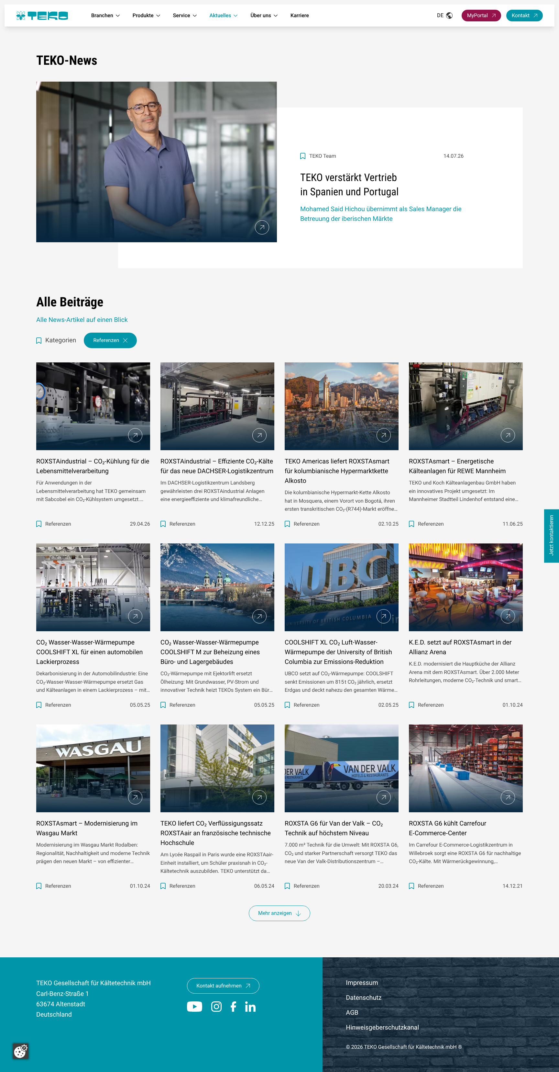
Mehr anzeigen (275, 913)
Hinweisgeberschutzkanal (382, 1027)
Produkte (143, 15)
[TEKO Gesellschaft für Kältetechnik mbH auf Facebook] (233, 1006)
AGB (352, 1012)
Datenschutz (363, 997)
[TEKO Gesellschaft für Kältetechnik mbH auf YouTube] (194, 1006)
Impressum (362, 982)
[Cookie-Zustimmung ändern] (20, 1051)
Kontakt (521, 15)
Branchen (102, 15)
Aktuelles (220, 15)
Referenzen (106, 340)
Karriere (299, 15)
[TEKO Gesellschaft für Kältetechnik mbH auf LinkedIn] (250, 1006)
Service (181, 15)
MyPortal (477, 15)
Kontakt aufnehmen (219, 986)
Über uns (260, 15)
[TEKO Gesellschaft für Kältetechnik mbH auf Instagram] (216, 1006)
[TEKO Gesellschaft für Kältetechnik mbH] (42, 15)
